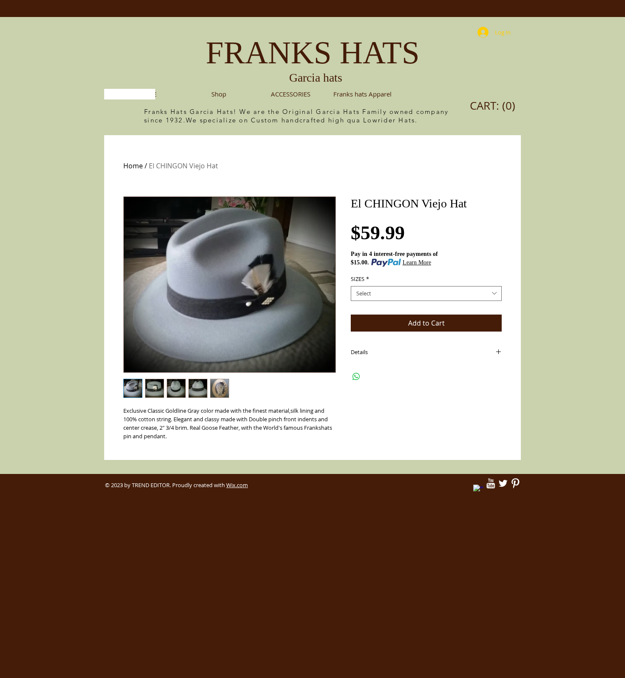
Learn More (417, 262)
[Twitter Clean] (503, 483)
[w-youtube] (491, 483)
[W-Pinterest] (515, 483)
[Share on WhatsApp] (356, 377)
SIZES (360, 279)
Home (133, 165)
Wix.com (237, 485)
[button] (290, 94)
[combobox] (426, 293)
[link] (495, 105)
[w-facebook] (478, 490)
